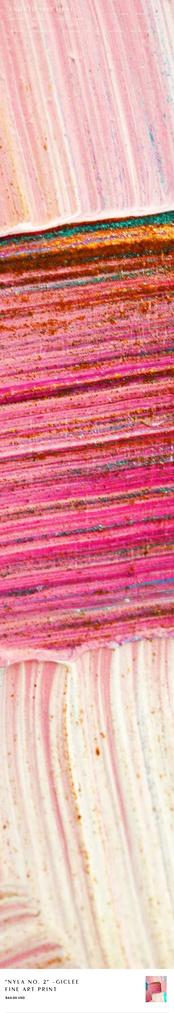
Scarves (62, 18)
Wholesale (71, 31)
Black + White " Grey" (148, 31)
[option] (156, 989)
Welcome (17, 18)
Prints (81, 18)
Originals (40, 18)
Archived (116, 31)
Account (141, 14)
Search (124, 14)
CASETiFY (17, 31)
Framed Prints (43, 31)
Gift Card (94, 31)
